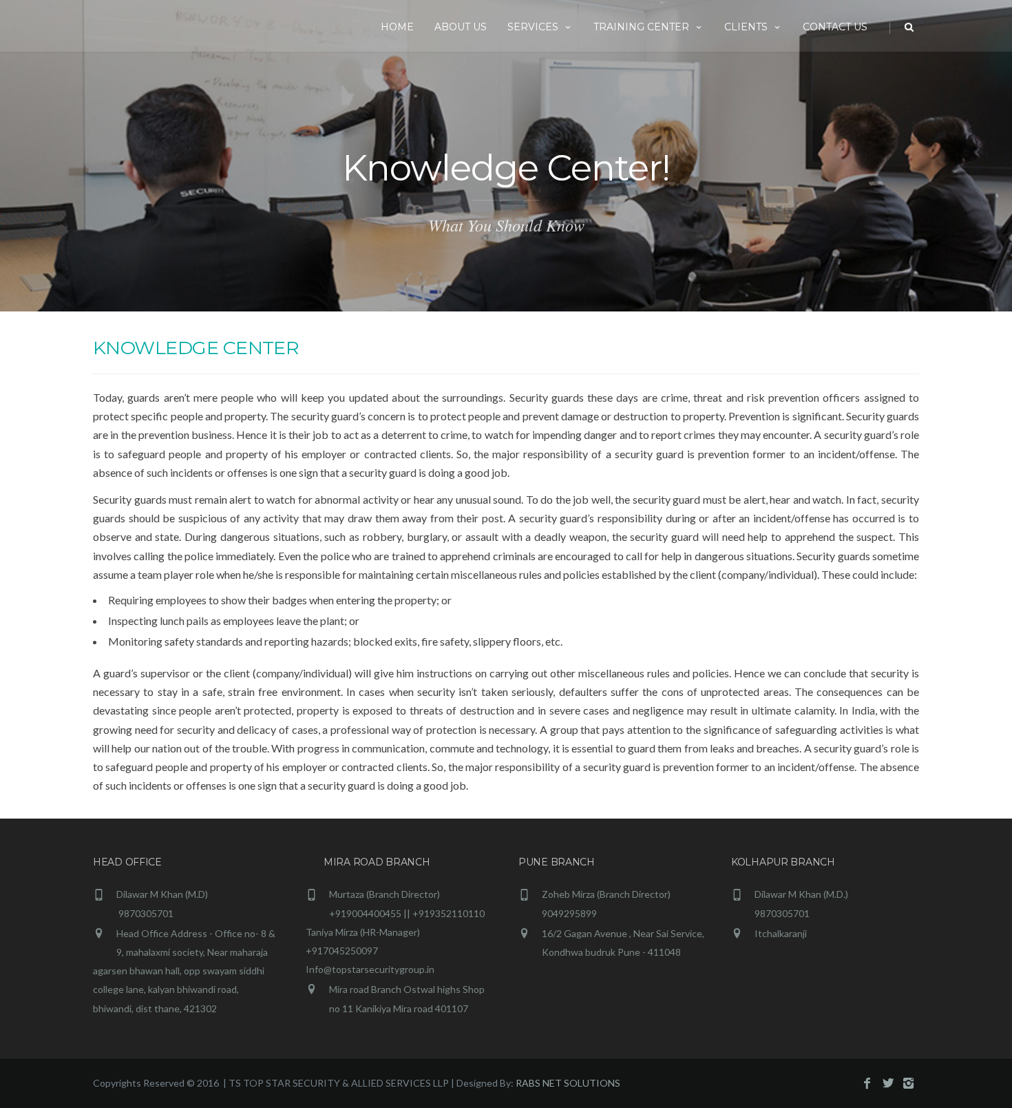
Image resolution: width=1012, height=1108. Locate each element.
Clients (746, 27)
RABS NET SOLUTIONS (568, 1083)
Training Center (641, 27)
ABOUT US (460, 27)
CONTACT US (835, 27)
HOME (397, 27)
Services (532, 27)
